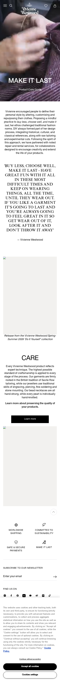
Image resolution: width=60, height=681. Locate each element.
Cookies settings (30, 675)
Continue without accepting (30, 659)
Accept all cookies (30, 667)
